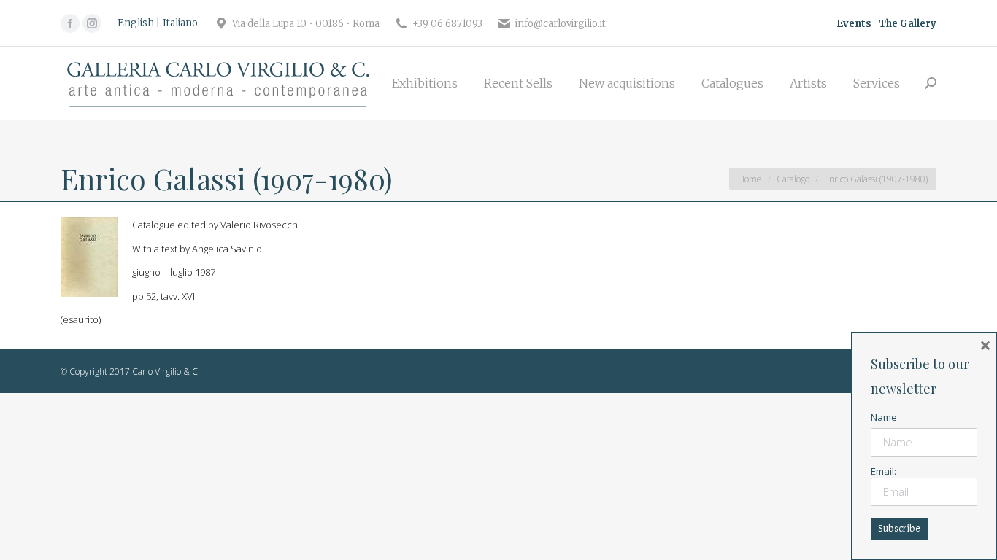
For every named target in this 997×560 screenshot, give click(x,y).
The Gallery (907, 24)
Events (853, 24)
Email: (883, 471)
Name (884, 417)
